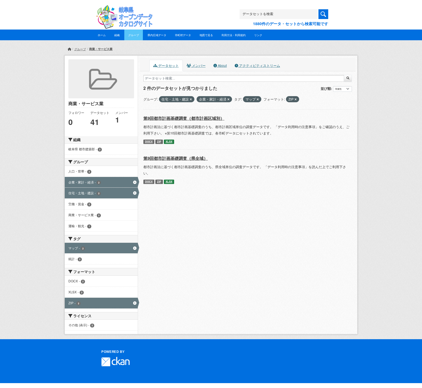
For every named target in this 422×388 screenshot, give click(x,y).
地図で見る (206, 35)
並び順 (326, 88)
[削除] (191, 99)
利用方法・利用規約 (234, 35)
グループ (133, 35)
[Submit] (348, 78)
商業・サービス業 (101, 49)
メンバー (198, 65)
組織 (117, 35)
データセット (168, 65)
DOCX (149, 141)
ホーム (102, 35)
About (222, 65)
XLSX (169, 141)
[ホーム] (69, 49)
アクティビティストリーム (259, 65)
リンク (258, 35)
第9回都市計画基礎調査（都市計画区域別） (183, 118)
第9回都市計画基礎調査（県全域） (175, 158)
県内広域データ (157, 35)
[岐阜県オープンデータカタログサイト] (123, 9)
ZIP (159, 141)
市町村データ (183, 35)
